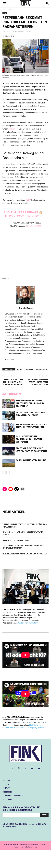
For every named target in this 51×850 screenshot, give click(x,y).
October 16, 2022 (34, 226)
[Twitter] (32, 768)
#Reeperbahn (27, 212)
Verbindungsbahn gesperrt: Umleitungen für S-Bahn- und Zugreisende (30, 403)
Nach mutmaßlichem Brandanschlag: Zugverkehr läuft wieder (30, 439)
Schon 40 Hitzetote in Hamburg (31, 460)
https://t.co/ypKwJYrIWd (22, 216)
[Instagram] (18, 768)
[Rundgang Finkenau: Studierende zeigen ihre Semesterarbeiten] (8, 427)
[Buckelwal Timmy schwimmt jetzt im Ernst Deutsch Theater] (8, 451)
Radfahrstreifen (41, 369)
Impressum (7, 792)
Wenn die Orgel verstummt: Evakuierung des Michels (24, 554)
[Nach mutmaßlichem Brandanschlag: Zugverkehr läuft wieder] (8, 439)
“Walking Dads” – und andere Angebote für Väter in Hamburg (23, 533)
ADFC (28, 199)
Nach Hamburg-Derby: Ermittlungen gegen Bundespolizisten (38, 382)
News (10, 9)
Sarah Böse (25, 308)
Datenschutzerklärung (12, 796)
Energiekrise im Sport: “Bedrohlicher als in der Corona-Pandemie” (13, 382)
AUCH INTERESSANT (12, 393)
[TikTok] (25, 768)
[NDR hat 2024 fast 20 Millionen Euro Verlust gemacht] (8, 415)
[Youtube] (38, 768)
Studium (6, 784)
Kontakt (6, 788)
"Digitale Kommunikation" (28, 623)
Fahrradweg (29, 369)
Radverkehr (13, 128)
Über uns (6, 781)
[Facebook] (12, 768)
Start (4, 9)
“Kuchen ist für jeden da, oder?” (15, 540)
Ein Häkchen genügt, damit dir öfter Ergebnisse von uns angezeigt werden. (24, 726)
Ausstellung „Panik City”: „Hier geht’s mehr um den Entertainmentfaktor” (24, 546)
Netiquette (7, 799)
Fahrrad (19, 369)
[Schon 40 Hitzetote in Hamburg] (8, 463)
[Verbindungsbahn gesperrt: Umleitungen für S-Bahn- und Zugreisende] (8, 403)
